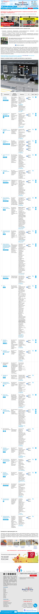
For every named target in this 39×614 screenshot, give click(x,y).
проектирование (19, 8)
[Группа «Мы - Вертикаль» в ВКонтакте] (6, 574)
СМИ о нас (5, 594)
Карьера (4, 596)
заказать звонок (10, 6)
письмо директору (5, 6)
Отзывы (4, 591)
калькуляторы (14, 8)
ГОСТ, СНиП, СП (6, 606)
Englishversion (35, 1)
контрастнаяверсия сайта (35, 4)
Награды (4, 590)
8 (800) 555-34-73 (6, 1)
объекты (25, 8)
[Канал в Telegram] (13, 574)
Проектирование (6, 601)
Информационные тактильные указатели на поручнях (6, 383)
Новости (4, 595)
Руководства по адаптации (7, 602)
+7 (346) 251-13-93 (29, 607)
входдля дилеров (35, 3)
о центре (3, 8)
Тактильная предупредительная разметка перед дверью (6, 410)
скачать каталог (8, 8)
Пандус (4, 285)
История (4, 589)
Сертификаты (5, 592)
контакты (35, 8)
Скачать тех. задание (29, 98)
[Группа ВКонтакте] (4, 574)
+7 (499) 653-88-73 (29, 603)
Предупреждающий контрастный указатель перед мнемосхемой (6, 460)
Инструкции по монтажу (7, 603)
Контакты (4, 597)
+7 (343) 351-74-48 (30, 604)
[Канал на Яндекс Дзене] (11, 574)
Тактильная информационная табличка (5, 141)
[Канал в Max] (15, 574)
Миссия (4, 588)
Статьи (4, 593)
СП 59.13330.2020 (25, 55)
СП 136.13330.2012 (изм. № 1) (22, 481)
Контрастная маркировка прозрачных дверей (6, 130)
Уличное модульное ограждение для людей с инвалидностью (6, 517)
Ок (15, 611)
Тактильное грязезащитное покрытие (5, 341)
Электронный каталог (6, 600)
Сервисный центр (6, 605)
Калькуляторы (5, 604)
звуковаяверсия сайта (35, 6)
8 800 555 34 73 (28, 601)
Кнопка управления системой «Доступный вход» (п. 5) (6, 198)
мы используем (7, 612)
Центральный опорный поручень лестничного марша (6, 231)
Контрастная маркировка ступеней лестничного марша (6, 351)
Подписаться (33, 575)
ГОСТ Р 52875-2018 (22, 470)
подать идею (15, 6)
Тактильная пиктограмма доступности (5, 98)
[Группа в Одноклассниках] (8, 574)
